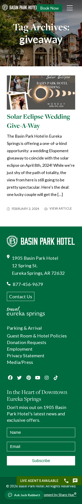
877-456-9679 (28, 284)
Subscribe (41, 460)
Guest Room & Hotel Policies (37, 335)
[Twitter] (19, 377)
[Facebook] (10, 377)
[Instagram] (46, 377)
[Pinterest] (28, 377)
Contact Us (20, 296)
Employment (20, 349)
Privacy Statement (25, 355)
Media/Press (20, 362)
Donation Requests (26, 342)
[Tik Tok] (55, 377)
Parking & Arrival (24, 328)
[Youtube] (37, 377)
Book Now (49, 7)
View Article (60, 208)
